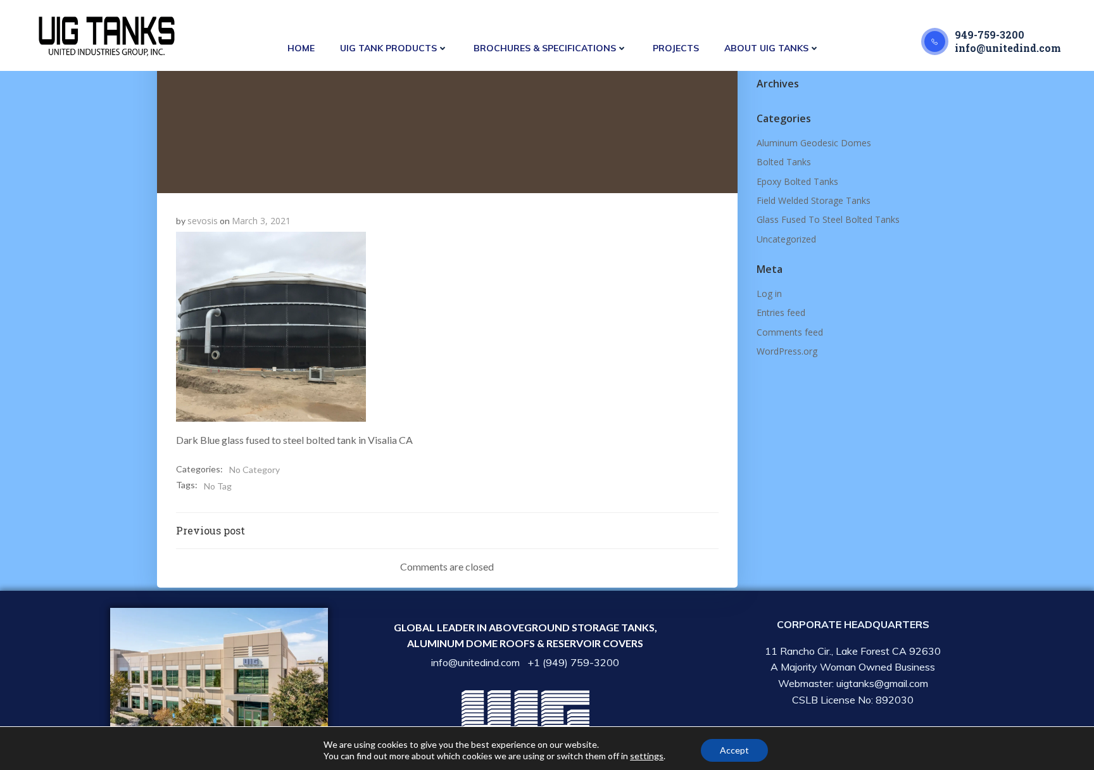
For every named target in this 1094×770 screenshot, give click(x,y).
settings (646, 755)
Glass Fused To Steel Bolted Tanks (828, 219)
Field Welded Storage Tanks (814, 200)
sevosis (202, 221)
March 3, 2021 (261, 221)
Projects (676, 48)
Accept (734, 750)
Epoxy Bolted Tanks (797, 181)
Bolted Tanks (784, 162)
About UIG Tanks (766, 48)
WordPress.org (787, 351)
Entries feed (781, 312)
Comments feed (790, 332)
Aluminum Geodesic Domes (814, 143)
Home (301, 48)
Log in (769, 293)
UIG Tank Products (388, 48)
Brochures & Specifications (545, 48)
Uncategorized (786, 239)
